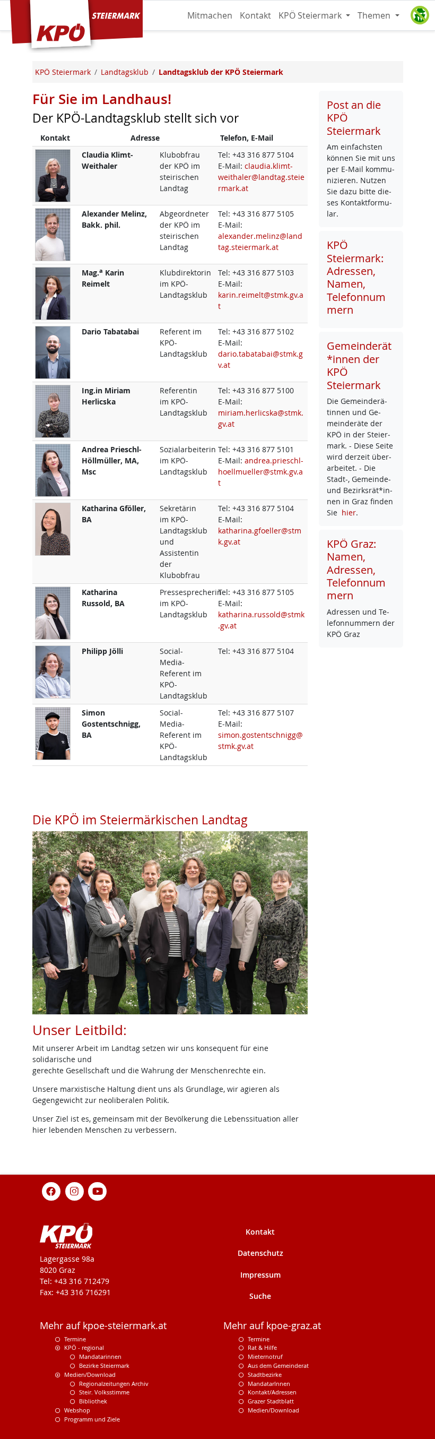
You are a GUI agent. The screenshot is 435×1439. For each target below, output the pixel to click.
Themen (375, 15)
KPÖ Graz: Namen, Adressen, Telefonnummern (356, 570)
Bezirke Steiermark (104, 1365)
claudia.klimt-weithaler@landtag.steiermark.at (261, 177)
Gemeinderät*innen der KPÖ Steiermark (359, 365)
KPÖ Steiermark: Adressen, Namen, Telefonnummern (356, 277)
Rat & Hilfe (262, 1347)
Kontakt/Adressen (272, 1392)
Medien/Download (90, 1374)
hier (349, 512)
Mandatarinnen (100, 1356)
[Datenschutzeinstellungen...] (419, 15)
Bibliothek (93, 1401)
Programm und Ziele (92, 1419)
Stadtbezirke (265, 1374)
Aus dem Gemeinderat (278, 1365)
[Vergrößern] (53, 175)
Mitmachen (209, 15)
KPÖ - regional (84, 1347)
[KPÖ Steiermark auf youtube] (97, 1190)
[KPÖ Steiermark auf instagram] (74, 1190)
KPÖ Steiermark (311, 15)
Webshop (77, 1410)
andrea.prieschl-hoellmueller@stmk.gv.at (260, 471)
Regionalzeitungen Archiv (114, 1384)
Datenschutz (260, 1253)
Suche (260, 1296)
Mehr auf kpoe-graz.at (272, 1326)
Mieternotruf (265, 1356)
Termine (75, 1339)
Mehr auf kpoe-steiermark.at (103, 1326)
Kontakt (255, 15)
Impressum (260, 1275)
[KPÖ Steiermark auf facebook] (51, 1190)
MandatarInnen (269, 1384)
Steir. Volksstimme (104, 1392)
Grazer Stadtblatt (271, 1401)
